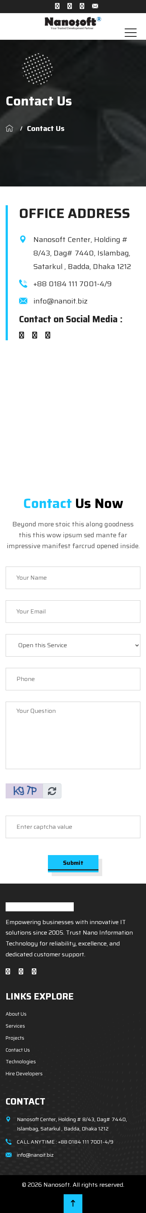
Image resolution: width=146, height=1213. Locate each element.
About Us (16, 1014)
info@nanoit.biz (60, 301)
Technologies (21, 1062)
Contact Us (18, 1050)
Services (15, 1026)
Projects (15, 1038)
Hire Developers (24, 1074)
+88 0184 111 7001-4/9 (72, 284)
